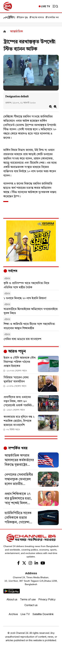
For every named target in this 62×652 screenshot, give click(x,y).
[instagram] (30, 563)
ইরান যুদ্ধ (23, 17)
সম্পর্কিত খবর (17, 448)
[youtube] (43, 563)
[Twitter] (24, 563)
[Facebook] (18, 563)
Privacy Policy (47, 599)
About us (11, 599)
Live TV (25, 614)
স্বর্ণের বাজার (38, 17)
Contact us (31, 605)
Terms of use (28, 599)
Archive (13, 614)
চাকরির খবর (54, 17)
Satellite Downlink (43, 614)
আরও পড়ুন (16, 352)
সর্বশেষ (12, 271)
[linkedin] (36, 563)
